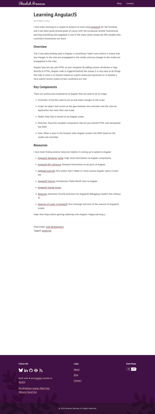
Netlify (22, 382)
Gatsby (38, 378)
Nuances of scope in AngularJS (52, 204)
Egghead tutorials (46, 170)
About (77, 369)
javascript (46, 230)
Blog (119, 3)
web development (55, 226)
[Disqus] (77, 265)
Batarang (42, 193)
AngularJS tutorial (46, 181)
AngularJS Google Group (49, 187)
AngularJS (95, 26)
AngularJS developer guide (50, 158)
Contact (130, 3)
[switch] (131, 369)
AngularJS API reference (49, 164)
